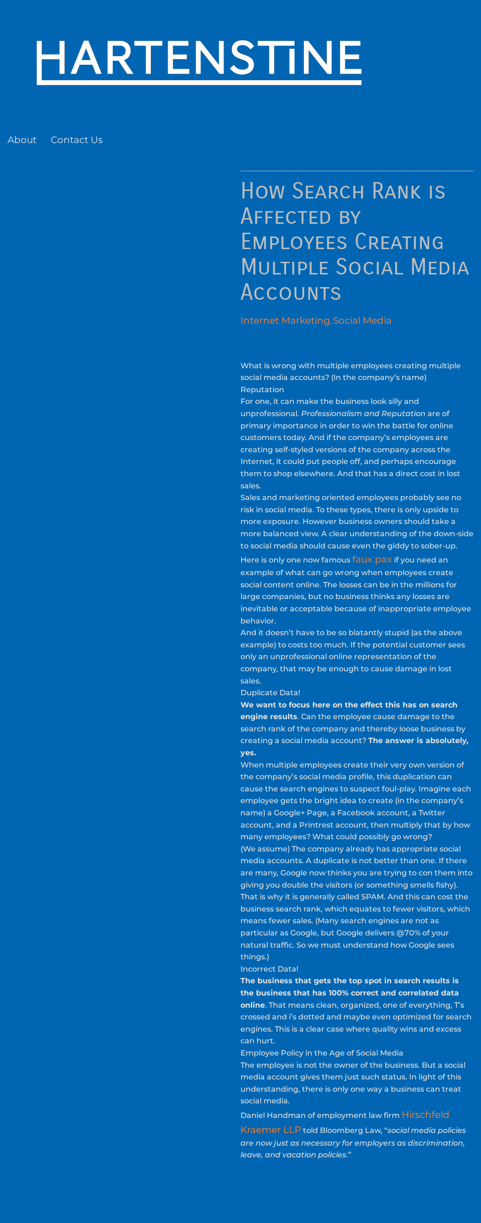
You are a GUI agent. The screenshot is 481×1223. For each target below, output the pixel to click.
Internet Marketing (285, 320)
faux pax (372, 559)
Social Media (362, 320)
